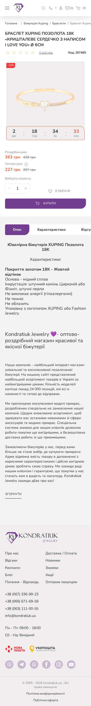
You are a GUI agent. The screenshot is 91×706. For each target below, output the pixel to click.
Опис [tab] (17, 229)
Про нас (12, 553)
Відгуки (11, 560)
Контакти (12, 567)
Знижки (52, 567)
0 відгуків (46, 53)
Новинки (53, 560)
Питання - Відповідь (22, 582)
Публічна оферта (45, 700)
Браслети (59, 23)
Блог (9, 574)
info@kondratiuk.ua (20, 615)
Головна (11, 23)
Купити (49, 203)
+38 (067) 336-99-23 (21, 594)
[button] (43, 8)
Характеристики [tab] (51, 229)
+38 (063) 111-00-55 (21, 608)
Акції (49, 574)
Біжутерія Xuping (36, 23)
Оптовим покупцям (61, 582)
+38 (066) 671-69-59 (21, 601)
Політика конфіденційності (45, 694)
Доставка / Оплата (61, 553)
